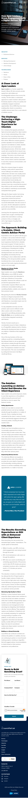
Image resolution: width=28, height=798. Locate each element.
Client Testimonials (5, 754)
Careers (3, 752)
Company (17, 688)
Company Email (8, 688)
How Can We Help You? (10, 695)
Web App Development (9, 61)
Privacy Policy (14, 790)
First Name (7, 680)
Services (3, 738)
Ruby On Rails (5, 315)
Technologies (4, 740)
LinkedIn (6, 781)
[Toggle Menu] (25, 3)
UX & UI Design (7, 65)
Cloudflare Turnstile (9, 706)
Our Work (3, 745)
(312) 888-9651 (4, 770)
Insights (3, 749)
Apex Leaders (5, 89)
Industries (3, 743)
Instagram (6, 778)
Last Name (18, 680)
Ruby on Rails (7, 77)
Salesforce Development (10, 63)
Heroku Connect (21, 294)
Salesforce (6, 72)
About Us (3, 747)
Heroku (5, 74)
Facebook (6, 776)
